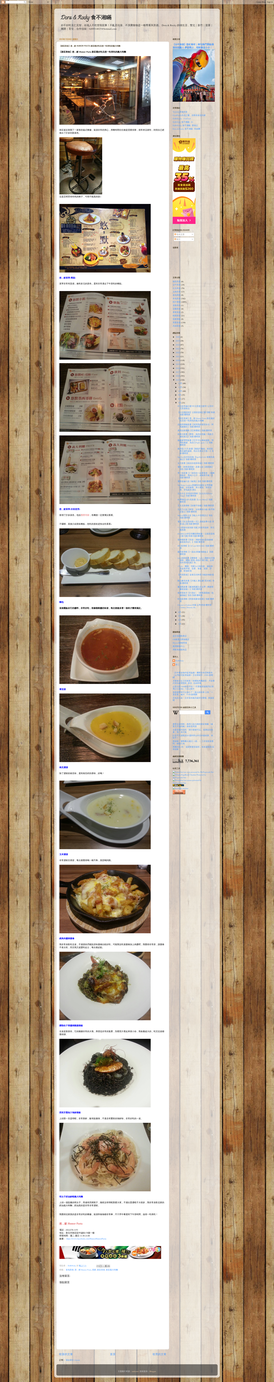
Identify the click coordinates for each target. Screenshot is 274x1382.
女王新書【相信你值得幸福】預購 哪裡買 (196, 463)
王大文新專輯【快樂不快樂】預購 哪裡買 (196, 505)
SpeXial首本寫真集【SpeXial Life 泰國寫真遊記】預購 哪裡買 (196, 458)
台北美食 (177, 288)
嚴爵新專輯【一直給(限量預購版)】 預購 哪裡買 (195, 553)
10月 (180, 391)
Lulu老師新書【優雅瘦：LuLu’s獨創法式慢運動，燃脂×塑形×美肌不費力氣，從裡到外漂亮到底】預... (196, 560)
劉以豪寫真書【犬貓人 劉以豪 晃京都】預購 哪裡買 (196, 581)
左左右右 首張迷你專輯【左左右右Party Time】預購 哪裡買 (195, 494)
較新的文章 (66, 1354)
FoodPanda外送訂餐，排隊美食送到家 (189, 115)
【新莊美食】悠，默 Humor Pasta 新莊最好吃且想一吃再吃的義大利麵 (196, 419)
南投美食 (177, 281)
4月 (180, 620)
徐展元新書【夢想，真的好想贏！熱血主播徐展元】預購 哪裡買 (195, 435)
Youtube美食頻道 (180, 112)
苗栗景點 (177, 319)
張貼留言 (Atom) (73, 1360)
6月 (180, 612)
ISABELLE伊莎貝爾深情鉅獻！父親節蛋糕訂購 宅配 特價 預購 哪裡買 (196, 534)
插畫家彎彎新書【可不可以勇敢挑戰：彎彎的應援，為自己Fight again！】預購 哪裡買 (195, 442)
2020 (178, 360)
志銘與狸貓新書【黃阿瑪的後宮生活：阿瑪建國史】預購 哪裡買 (195, 425)
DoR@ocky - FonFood (182, 118)
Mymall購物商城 (180, 643)
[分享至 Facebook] (106, 1266)
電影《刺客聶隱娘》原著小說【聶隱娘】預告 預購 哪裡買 (195, 468)
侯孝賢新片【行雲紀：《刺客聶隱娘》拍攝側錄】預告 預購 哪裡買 (195, 594)
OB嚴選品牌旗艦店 (181, 639)
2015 (178, 380)
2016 (178, 376)
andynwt (135, 1371)
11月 (180, 387)
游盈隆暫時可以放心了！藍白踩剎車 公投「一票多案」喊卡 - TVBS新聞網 (193, 693)
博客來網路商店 (180, 649)
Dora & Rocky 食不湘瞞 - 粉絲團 (186, 129)
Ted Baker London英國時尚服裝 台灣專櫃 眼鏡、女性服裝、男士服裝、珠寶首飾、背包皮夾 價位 (195, 487)
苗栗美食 (177, 322)
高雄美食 (177, 326)
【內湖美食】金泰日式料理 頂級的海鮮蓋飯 (196, 575)
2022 (178, 352)
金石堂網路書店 (180, 636)
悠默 (94, 1269)
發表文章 (180, 234)
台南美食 (177, 291)
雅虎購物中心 (179, 646)
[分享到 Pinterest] (108, 1266)
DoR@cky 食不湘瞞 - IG (183, 122)
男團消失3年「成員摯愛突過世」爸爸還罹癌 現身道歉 (193, 748)
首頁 (112, 1354)
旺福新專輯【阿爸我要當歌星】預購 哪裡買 (196, 600)
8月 (180, 399)
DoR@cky (180, 661)
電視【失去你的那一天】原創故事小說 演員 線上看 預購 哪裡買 (196, 522)
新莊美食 (101, 1269)
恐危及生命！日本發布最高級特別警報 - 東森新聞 (193, 699)
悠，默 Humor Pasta (83, 1269)
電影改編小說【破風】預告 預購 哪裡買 (195, 481)
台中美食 (177, 284)
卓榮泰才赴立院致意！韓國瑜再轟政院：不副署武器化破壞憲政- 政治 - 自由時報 (194, 682)
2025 (178, 340)
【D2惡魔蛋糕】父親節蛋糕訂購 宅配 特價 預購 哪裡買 (196, 413)
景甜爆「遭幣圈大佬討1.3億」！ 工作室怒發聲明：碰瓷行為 (193, 742)
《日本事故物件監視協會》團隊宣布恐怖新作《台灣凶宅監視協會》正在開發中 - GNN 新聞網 (193, 675)
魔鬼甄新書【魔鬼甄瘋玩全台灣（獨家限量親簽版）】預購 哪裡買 (195, 588)
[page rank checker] (180, 788)
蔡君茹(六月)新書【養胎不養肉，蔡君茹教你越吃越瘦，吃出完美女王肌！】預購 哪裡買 (196, 451)
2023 (178, 348)
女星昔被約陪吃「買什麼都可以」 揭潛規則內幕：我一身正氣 (193, 730)
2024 (178, 344)
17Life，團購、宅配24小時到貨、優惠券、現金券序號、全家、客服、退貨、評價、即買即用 (196, 568)
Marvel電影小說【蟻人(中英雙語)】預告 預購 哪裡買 (195, 516)
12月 (180, 383)
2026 (178, 337)
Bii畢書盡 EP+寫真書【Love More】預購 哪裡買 (195, 500)
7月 (180, 402)
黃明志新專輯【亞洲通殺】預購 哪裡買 (195, 430)
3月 (180, 624)
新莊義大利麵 (112, 1269)
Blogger (153, 1371)
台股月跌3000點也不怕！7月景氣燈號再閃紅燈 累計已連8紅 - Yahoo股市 (193, 687)
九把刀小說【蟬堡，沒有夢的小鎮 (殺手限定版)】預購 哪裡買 (196, 510)
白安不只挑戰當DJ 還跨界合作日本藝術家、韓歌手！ (193, 736)
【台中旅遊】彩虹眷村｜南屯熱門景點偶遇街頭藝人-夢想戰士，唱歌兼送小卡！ (193, 46)
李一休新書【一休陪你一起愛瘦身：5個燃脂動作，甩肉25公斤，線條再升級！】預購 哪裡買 (196, 475)
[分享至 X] (103, 1266)
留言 (178, 239)
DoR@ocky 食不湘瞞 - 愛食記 (185, 125)
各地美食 (70, 1269)
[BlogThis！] (100, 1266)
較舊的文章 (159, 1354)
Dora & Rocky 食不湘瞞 (86, 18)
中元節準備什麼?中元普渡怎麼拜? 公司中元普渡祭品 (196, 407)
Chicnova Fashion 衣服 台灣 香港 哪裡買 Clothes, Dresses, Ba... (194, 606)
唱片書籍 (177, 302)
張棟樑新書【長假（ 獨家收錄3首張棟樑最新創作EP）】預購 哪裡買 (195, 540)
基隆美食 (177, 305)
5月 (180, 616)
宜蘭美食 (177, 308)
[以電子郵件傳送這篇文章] (97, 1266)
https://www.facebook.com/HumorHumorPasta (86, 1238)
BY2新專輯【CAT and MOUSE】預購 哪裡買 (196, 547)
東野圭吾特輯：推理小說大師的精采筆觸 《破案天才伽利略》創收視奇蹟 (193, 725)
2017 (178, 372)
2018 (178, 368)
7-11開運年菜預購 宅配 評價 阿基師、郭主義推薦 (196, 528)
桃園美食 (177, 315)
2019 (178, 364)
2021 (178, 356)
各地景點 (177, 295)
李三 (178, 665)
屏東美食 (177, 312)
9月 (180, 395)
